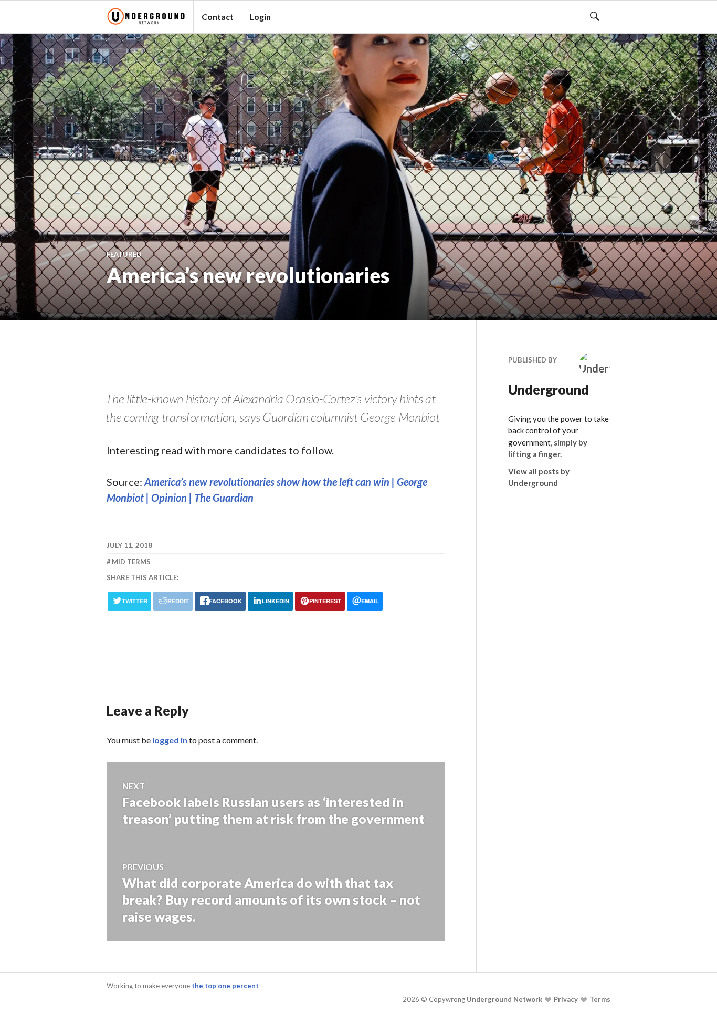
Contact (218, 17)
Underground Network (503, 999)
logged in (169, 740)
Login (260, 17)
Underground (539, 389)
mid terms (131, 561)
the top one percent (225, 985)
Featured (124, 254)
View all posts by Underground (539, 477)
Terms (599, 999)
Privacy (565, 999)
